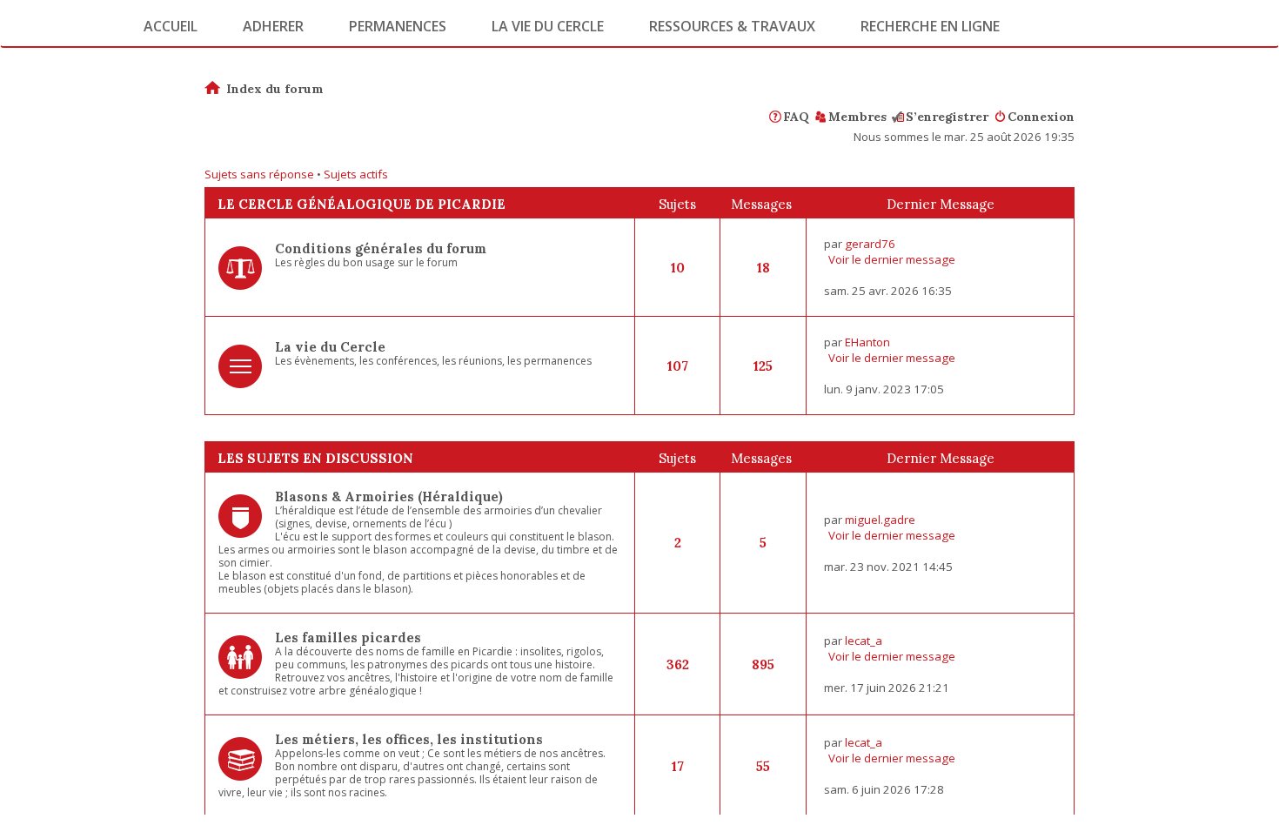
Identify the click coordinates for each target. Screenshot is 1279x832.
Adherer (273, 26)
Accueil (171, 26)
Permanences (397, 26)
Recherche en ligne (930, 26)
